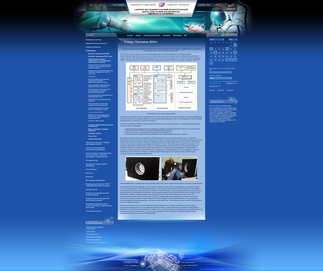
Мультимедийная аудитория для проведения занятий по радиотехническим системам (98, 81)
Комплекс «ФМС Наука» (96, 121)
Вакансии (89, 177)
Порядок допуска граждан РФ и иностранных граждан (97, 199)
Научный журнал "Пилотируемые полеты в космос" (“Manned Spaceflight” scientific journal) (98, 155)
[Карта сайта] (95, 5)
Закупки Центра (92, 189)
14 (227, 52)
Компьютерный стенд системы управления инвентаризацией (98, 104)
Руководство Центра (93, 40)
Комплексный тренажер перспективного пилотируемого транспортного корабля (99, 60)
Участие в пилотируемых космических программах (95, 148)
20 (223, 56)
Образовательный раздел (152, 35)
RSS (222, 35)
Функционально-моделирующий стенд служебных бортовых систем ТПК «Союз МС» (100, 72)
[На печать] (100, 5)
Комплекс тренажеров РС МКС (99, 53)
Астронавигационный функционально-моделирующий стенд (100, 95)
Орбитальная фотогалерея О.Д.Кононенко (94, 227)
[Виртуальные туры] (161, 270)
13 (223, 52)
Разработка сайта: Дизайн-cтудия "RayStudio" (212, 268)
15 (231, 52)
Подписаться (230, 83)
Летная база (92, 136)
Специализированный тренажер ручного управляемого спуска (98, 108)
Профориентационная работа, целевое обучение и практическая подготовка (98, 205)
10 (211, 52)
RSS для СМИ (213, 86)
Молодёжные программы (95, 180)
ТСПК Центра (91, 51)
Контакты (202, 4)
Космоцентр (166, 35)
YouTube (212, 90)
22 (231, 56)
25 (215, 60)
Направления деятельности (96, 43)
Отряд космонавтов (93, 47)
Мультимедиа (177, 35)
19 (219, 56)
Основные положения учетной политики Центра (97, 194)
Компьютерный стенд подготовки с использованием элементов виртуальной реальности (99, 91)
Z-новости (230, 90)
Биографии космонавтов (94, 237)
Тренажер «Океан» (94, 133)
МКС (185, 35)
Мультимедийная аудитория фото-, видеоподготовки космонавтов (99, 85)
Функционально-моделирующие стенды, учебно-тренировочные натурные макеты (99, 66)
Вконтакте (221, 90)
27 (223, 60)
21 (227, 56)
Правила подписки (214, 83)
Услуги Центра (91, 169)
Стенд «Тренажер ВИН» (96, 112)
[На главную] (161, 8)
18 (215, 56)
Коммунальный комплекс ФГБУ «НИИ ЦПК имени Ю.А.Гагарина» (98, 185)
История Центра (92, 160)
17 (211, 56)
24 (211, 60)
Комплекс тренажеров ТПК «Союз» (100, 56)
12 (219, 52)
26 (219, 60)
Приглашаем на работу (93, 239)
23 (235, 56)
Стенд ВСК (91, 76)
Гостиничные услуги (93, 211)
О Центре (130, 35)
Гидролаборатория (95, 139)
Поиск (208, 4)
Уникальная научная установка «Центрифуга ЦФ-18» (97, 143)
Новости (138, 35)
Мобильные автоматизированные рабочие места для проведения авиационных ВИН (99, 116)
